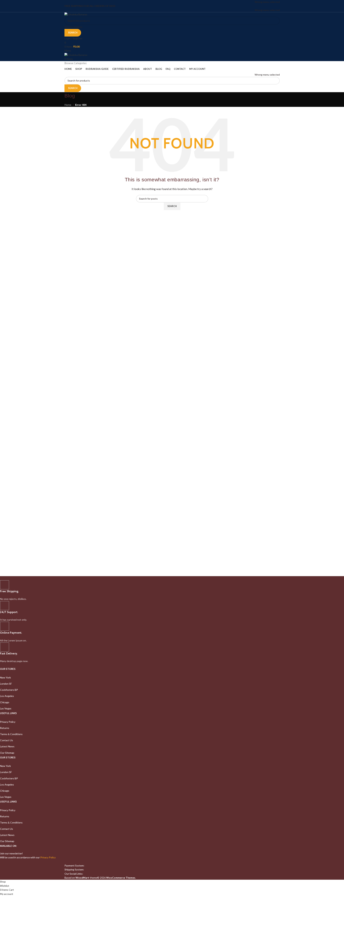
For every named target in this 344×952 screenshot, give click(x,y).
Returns (4, 727)
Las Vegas (5, 708)
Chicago (4, 702)
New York (5, 677)
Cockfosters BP (9, 689)
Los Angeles (7, 695)
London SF (6, 683)
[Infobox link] (107, 590)
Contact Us (6, 740)
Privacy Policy (7, 721)
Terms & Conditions (11, 734)
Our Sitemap (7, 752)
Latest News (7, 746)
